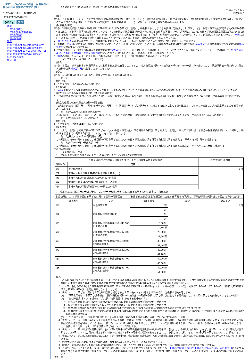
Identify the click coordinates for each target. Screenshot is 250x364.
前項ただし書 (64, 40)
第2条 (60, 90)
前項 (59, 56)
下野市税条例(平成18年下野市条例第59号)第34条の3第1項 (200, 348)
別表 (237, 34)
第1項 (70, 43)
